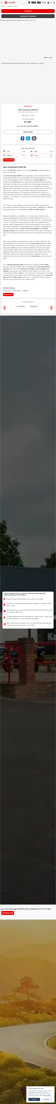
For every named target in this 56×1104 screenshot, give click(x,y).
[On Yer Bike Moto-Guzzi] (44, 2)
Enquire (28, 11)
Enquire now (8, 294)
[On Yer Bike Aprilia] (39, 2)
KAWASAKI (9, 6)
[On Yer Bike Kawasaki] (34, 2)
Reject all (47, 1099)
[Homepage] (9, 2)
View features (9, 160)
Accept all (34, 1099)
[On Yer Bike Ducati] (29, 2)
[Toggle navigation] (1, 2)
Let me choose (47, 1095)
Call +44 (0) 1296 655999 (29, 126)
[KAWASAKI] (21, 308)
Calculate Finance (28, 16)
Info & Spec (28, 132)
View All (3, 6)
